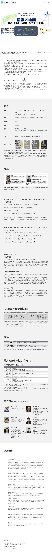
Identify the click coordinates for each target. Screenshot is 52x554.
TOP (44, 2)
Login (48, 2)
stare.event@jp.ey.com (13, 548)
